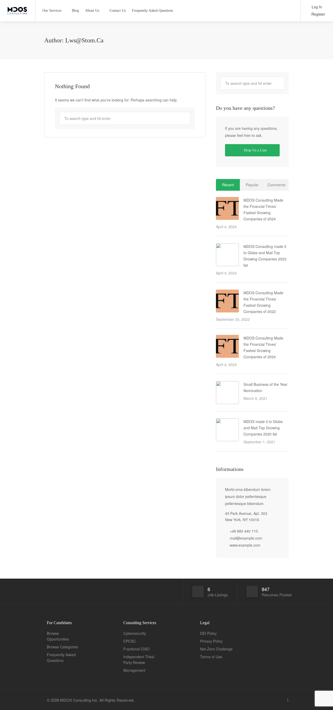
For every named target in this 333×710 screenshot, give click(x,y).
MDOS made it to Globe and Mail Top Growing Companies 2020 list (263, 428)
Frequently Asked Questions (152, 10)
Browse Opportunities (58, 636)
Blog (75, 10)
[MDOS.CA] (18, 9)
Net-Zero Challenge (216, 648)
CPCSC (129, 641)
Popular (252, 184)
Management (134, 670)
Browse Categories (62, 646)
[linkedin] (288, 700)
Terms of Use (211, 656)
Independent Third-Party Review (139, 659)
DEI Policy (208, 633)
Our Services (51, 10)
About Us (92, 10)
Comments (276, 184)
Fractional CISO (136, 648)
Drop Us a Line (255, 150)
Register (317, 14)
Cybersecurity (134, 633)
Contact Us (118, 10)
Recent (228, 184)
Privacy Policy (211, 641)
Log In (316, 6)
